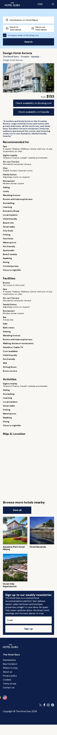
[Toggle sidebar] (53, 4)
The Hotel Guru (11, 654)
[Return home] (12, 4)
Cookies (7, 679)
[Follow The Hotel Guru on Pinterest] (52, 705)
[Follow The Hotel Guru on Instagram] (48, 705)
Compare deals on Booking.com (23, 35)
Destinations (9, 660)
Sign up (28, 628)
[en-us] (4, 697)
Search (28, 41)
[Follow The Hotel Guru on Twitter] (40, 705)
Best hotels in (10, 664)
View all (17, 510)
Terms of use (9, 683)
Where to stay (10, 667)
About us (7, 671)
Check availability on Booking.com (34, 103)
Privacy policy (10, 675)
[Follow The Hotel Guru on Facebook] (44, 705)
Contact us (8, 687)
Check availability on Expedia (33, 111)
